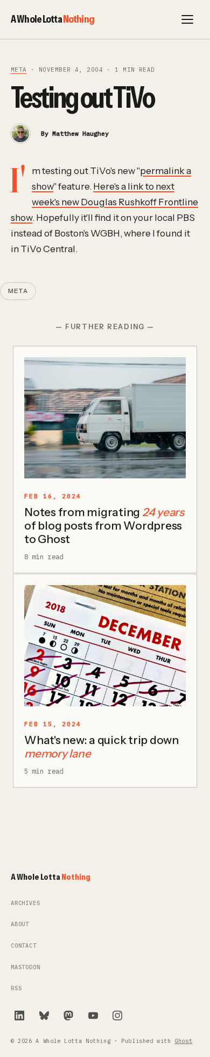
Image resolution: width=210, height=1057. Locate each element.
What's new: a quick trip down (101, 746)
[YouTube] (93, 1015)
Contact (24, 945)
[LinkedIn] (19, 1015)
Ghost (183, 1041)
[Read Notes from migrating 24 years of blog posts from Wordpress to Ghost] (105, 417)
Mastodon (25, 967)
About (20, 924)
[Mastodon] (68, 1015)
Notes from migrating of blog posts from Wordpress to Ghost (104, 525)
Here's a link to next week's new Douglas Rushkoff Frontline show (104, 201)
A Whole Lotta (52, 18)
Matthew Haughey (80, 133)
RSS (16, 988)
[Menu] (187, 19)
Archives (25, 903)
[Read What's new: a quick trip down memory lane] (105, 645)
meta (19, 69)
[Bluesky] (44, 1015)
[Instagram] (117, 1015)
